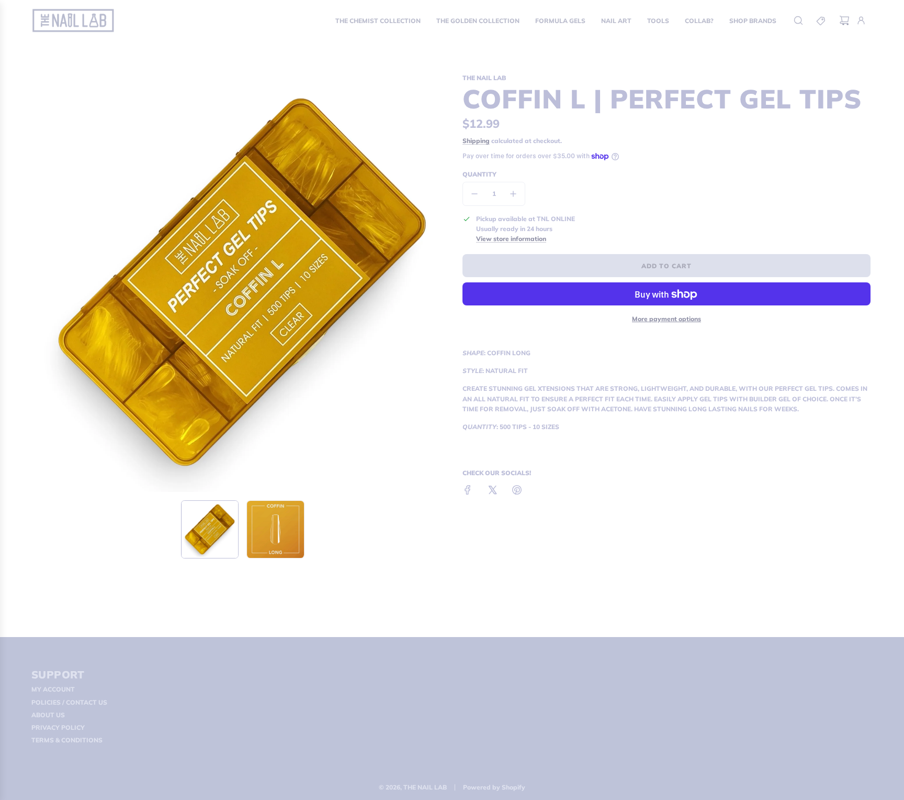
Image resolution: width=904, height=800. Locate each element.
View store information (511, 239)
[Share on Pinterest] (516, 491)
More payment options (666, 319)
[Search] (798, 20)
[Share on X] (492, 491)
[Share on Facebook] (467, 491)
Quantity (479, 174)
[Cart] (844, 20)
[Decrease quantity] (474, 193)
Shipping (476, 141)
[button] (41, 282)
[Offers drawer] (821, 20)
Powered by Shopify (494, 787)
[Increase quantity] (513, 193)
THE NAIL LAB (484, 78)
